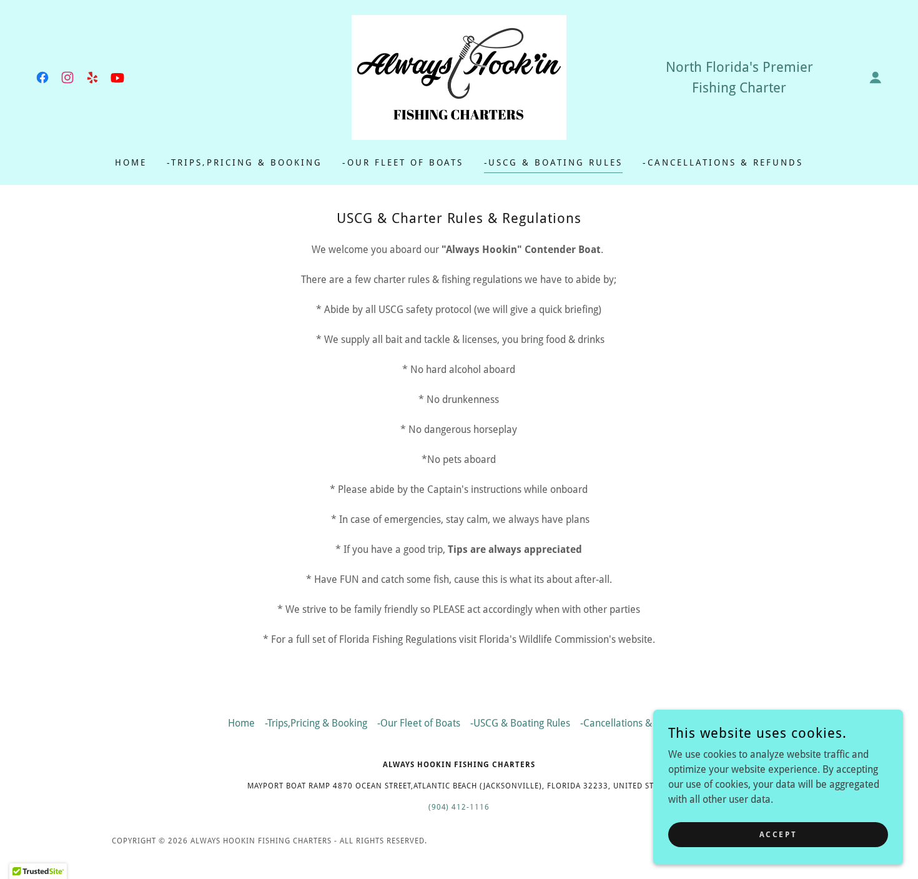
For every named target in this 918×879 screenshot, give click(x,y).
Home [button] (241, 723)
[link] (42, 77)
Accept (778, 834)
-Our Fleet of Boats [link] (403, 162)
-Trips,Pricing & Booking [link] (244, 162)
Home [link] (131, 162)
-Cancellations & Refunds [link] (723, 162)
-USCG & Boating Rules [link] (553, 162)
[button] (875, 77)
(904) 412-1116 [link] (459, 807)
